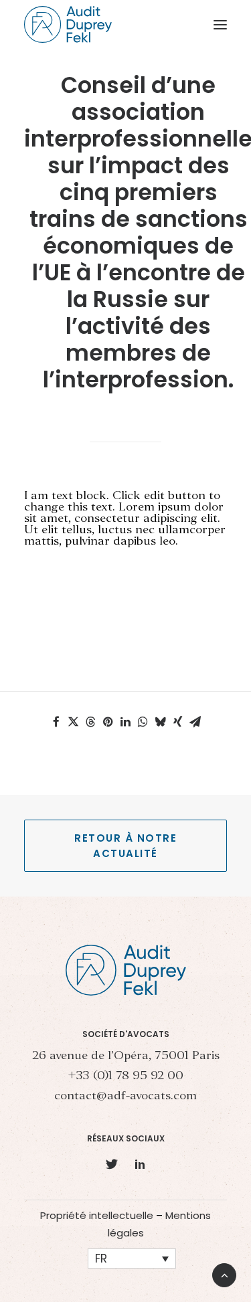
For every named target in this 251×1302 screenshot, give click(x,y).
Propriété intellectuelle (96, 1215)
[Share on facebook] (56, 722)
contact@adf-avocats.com (125, 1096)
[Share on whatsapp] (143, 722)
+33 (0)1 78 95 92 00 (125, 1076)
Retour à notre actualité (127, 845)
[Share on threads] (91, 722)
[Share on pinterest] (108, 722)
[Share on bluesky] (161, 722)
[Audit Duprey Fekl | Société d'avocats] (68, 24)
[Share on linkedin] (126, 722)
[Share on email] (195, 722)
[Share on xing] (178, 722)
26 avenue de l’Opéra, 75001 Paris (126, 1056)
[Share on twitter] (74, 722)
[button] (220, 24)
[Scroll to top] (224, 1273)
